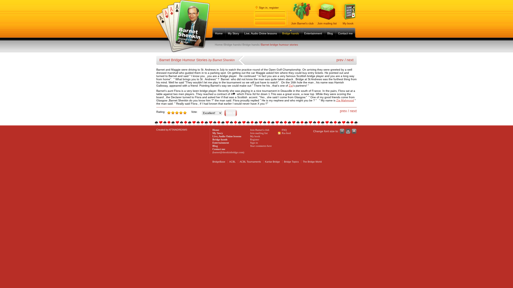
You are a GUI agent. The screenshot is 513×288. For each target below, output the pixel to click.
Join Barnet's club (259, 129)
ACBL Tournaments (250, 161)
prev (339, 60)
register (274, 7)
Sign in (254, 142)
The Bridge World (312, 161)
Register (254, 139)
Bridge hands (232, 44)
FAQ (284, 129)
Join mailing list (259, 133)
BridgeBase (218, 161)
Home (218, 44)
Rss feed (286, 133)
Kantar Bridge (272, 161)
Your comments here (261, 145)
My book (255, 136)
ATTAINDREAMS (178, 129)
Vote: (194, 111)
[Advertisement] (261, 49)
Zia (291, 85)
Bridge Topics (291, 161)
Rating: (160, 111)
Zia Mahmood (345, 100)
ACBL (232, 161)
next (350, 60)
